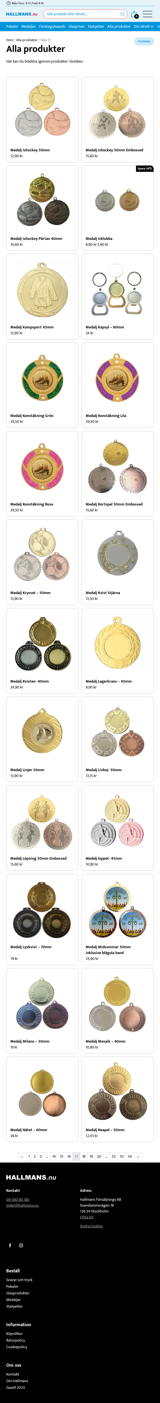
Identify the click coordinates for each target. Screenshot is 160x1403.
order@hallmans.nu (22, 1205)
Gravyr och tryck (19, 1280)
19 (91, 1156)
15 (61, 1156)
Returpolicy (15, 1340)
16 (69, 1156)
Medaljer (28, 26)
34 (130, 1156)
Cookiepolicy (16, 1347)
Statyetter (96, 26)
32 (114, 1156)
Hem (9, 40)
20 (99, 1156)
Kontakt (12, 1374)
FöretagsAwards (52, 26)
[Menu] (147, 14)
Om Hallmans (17, 1381)
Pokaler (12, 26)
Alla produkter (119, 26)
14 (54, 1156)
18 (83, 1156)
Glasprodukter (17, 1293)
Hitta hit (86, 1217)
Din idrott (142, 26)
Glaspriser (76, 26)
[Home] (21, 14)
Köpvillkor (14, 1333)
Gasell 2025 (15, 1387)
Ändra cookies (91, 1226)
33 (122, 1156)
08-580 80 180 (17, 1199)
